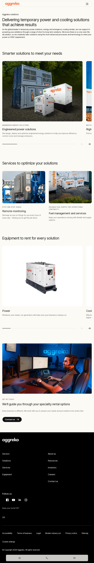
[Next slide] (89, 144)
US (3, 517)
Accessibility (7, 533)
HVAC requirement (17, 37)
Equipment (7, 474)
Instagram (25, 500)
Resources (53, 460)
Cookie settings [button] (8, 542)
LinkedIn (19, 500)
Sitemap (85, 533)
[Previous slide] (82, 144)
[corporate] (12, 4)
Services (6, 467)
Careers (51, 474)
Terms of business (24, 533)
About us (52, 454)
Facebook (7, 500)
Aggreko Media (13, 500)
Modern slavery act (53, 533)
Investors (52, 467)
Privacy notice (71, 533)
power (4, 37)
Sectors (6, 454)
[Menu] (87, 4)
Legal (38, 533)
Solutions (6, 460)
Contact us (53, 481)
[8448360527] (47, 558)
